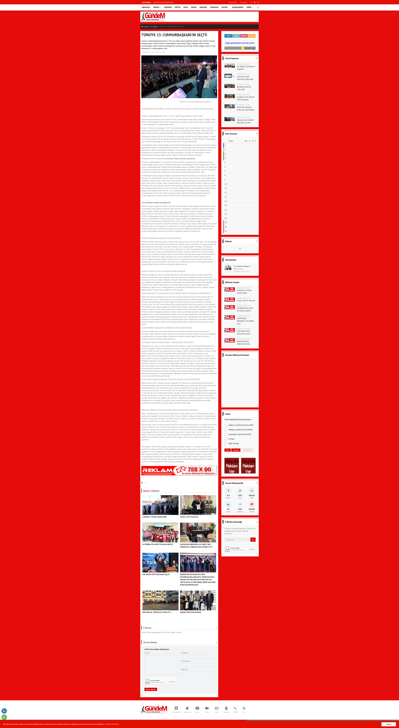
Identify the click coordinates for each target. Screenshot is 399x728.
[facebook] (251, 2)
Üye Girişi (234, 2)
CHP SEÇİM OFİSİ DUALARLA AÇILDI (155, 574)
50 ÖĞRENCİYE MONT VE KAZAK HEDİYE (157, 544)
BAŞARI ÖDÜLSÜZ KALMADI (190, 612)
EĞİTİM (177, 7)
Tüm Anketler (247, 450)
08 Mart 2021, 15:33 (243, 118)
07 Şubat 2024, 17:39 (243, 306)
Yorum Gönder (150, 689)
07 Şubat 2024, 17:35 (243, 329)
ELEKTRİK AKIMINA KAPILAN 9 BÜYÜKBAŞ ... (245, 110)
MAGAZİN (203, 7)
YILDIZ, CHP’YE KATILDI (189, 517)
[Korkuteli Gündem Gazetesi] (153, 709)
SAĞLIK (193, 7)
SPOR (185, 7)
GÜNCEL (156, 7)
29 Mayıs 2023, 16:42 (148, 52)
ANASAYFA (146, 7)
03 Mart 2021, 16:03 (243, 84)
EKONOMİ (168, 7)
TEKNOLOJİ (214, 7)
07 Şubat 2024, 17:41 (243, 298)
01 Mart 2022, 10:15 (243, 74)
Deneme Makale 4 (243, 266)
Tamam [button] (388, 724)
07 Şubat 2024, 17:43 (243, 288)
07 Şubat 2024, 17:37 (243, 316)
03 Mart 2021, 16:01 (243, 64)
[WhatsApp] (4, 717)
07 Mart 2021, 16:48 (243, 105)
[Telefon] (4, 710)
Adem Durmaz (238, 269)
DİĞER (249, 7)
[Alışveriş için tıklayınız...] (240, 249)
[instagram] (258, 2)
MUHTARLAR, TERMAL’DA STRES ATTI (164, 2)
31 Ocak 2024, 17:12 (243, 339)
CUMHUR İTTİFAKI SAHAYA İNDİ (154, 517)
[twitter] (254, 2)
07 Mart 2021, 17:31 (243, 95)
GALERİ (224, 7)
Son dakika (153, 27)
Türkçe (244, 2)
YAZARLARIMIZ (237, 7)
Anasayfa (146, 27)
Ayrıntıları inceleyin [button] (112, 724)
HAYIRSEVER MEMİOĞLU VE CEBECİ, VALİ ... (245, 321)
